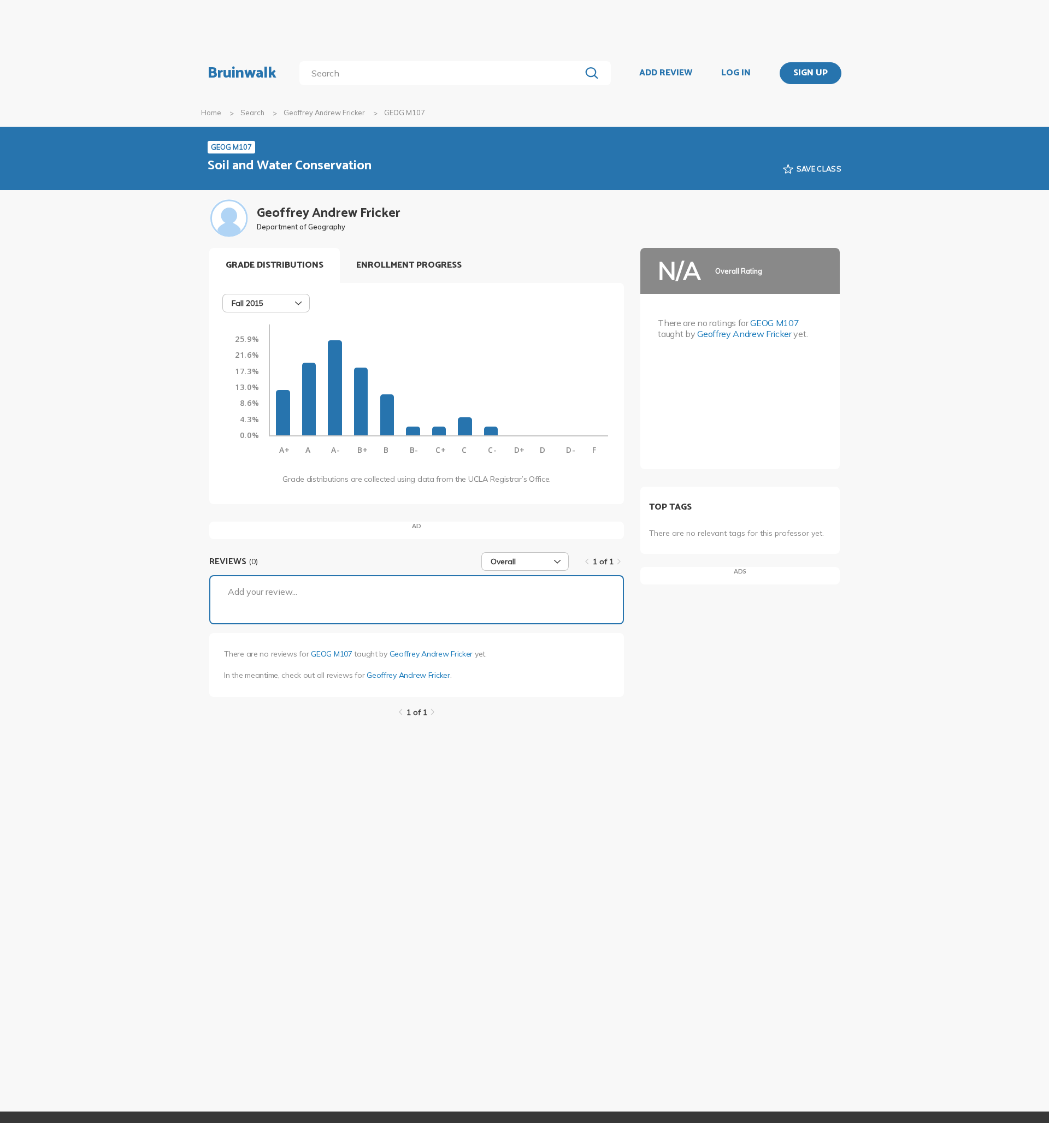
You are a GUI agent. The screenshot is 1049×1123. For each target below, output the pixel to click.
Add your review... (262, 591)
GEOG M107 (331, 654)
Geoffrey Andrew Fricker (324, 112)
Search (252, 112)
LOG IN (736, 73)
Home (211, 112)
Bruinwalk (242, 73)
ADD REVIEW (665, 73)
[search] (442, 73)
